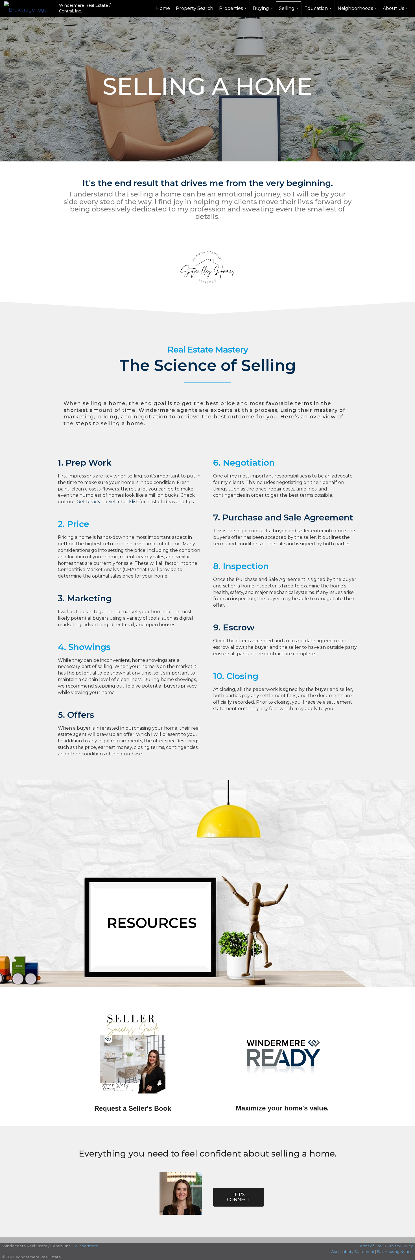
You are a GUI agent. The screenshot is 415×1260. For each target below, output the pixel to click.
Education (318, 11)
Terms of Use (370, 1246)
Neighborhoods (358, 11)
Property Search (194, 8)
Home (163, 8)
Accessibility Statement (352, 1251)
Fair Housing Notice (395, 1251)
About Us (396, 11)
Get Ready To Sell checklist (107, 501)
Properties (233, 11)
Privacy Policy (400, 1246)
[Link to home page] (28, 8)
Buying (263, 11)
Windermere (86, 1246)
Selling (289, 11)
